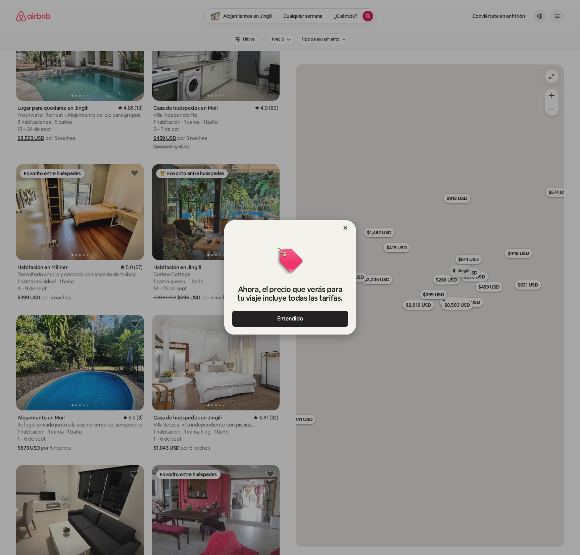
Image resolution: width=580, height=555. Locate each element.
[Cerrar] (345, 228)
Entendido (290, 318)
